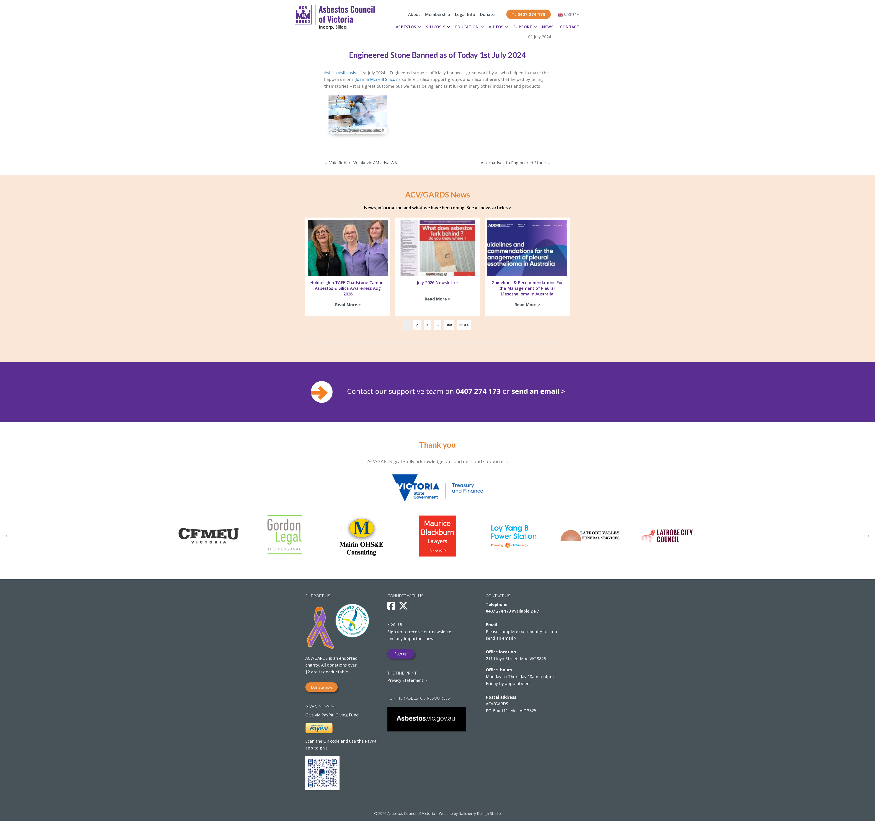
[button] (419, 26)
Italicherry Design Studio (480, 813)
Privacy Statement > (407, 680)
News (547, 26)
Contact (569, 26)
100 (449, 325)
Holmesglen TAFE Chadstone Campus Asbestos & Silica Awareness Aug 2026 (348, 288)
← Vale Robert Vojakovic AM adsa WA (360, 162)
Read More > (349, 304)
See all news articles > (488, 207)
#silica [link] (330, 72)
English (569, 14)
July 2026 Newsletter (437, 282)
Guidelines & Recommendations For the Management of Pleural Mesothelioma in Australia (527, 288)
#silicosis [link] (347, 72)
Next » (464, 325)
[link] (378, 79)
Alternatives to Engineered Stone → (516, 162)
